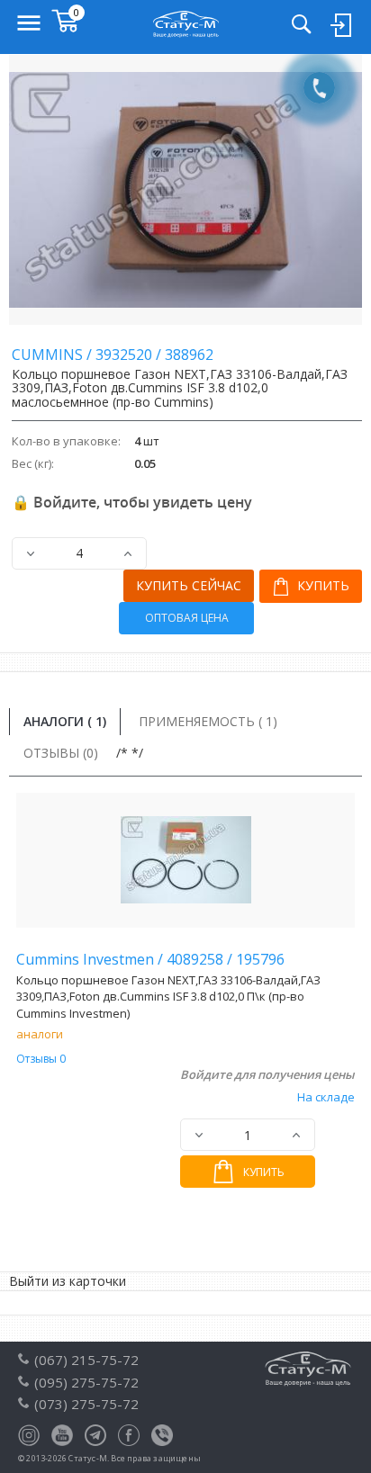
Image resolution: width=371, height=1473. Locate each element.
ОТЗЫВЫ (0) (60, 752)
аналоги (39, 1034)
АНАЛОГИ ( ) (64, 721)
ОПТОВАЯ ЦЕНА (187, 617)
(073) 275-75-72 (86, 1404)
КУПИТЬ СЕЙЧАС (188, 585)
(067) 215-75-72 (86, 1360)
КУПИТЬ (321, 585)
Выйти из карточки (67, 1280)
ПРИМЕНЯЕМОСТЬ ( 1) (208, 721)
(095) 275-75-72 (86, 1382)
